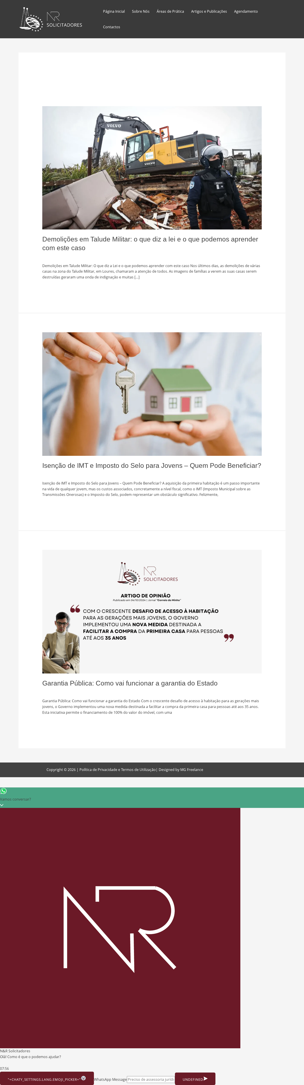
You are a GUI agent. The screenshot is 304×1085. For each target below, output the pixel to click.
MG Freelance (191, 769)
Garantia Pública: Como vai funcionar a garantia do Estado (130, 683)
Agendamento (246, 11)
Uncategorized (94, 256)
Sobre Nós (141, 11)
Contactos (111, 26)
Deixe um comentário (60, 256)
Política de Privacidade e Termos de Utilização (117, 769)
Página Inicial (114, 11)
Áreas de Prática (170, 11)
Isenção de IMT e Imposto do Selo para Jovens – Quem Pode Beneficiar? (151, 465)
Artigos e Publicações (209, 11)
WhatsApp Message (110, 1079)
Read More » (52, 288)
